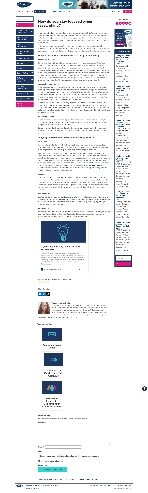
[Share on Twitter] (48, 294)
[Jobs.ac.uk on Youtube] (129, 23)
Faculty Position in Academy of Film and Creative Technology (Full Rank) (122, 195)
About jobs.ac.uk (22, 94)
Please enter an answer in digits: (50, 461)
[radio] (39, 282)
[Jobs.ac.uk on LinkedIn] (123, 23)
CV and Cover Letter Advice (22, 32)
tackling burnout (67, 197)
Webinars (20, 68)
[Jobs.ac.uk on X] (120, 23)
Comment (42, 422)
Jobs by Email (54, 485)
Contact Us (36, 488)
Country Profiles (22, 73)
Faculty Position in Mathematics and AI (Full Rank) (122, 88)
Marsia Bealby (65, 303)
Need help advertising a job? (23, 88)
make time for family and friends (93, 165)
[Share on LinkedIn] (44, 294)
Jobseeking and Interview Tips (22, 38)
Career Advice (45, 485)
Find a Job (29, 485)
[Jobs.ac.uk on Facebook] (117, 23)
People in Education (20, 104)
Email (40, 451)
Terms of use (94, 485)
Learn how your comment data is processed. (82, 479)
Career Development (21, 45)
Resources (20, 63)
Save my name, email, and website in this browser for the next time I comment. (69, 456)
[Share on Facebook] (40, 294)
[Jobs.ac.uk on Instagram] (126, 23)
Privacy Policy (103, 485)
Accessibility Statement (124, 485)
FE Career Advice (23, 58)
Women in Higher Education (23, 52)
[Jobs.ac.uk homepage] (24, 5)
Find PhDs (36, 485)
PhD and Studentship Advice (21, 80)
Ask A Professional (23, 98)
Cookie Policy (112, 485)
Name (41, 447)
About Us (29, 488)
